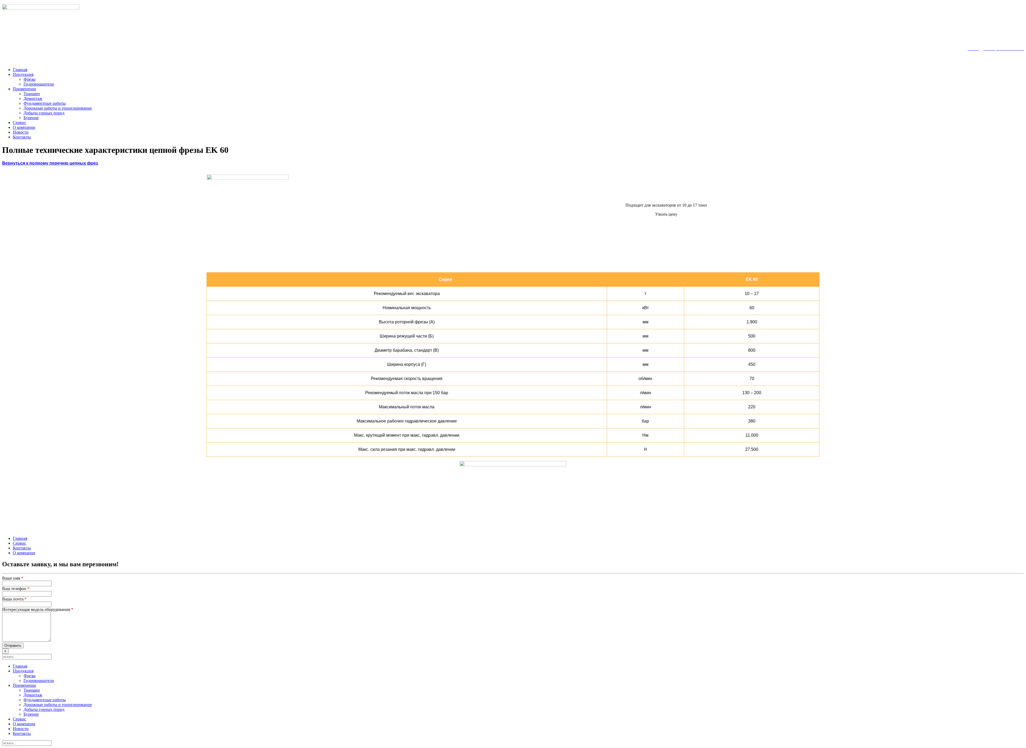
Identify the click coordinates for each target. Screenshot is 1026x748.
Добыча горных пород (44, 113)
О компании (24, 127)
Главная (20, 69)
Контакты (22, 137)
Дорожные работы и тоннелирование (58, 108)
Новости (21, 132)
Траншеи (32, 93)
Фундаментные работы (45, 103)
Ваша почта (14, 599)
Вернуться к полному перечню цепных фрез (50, 163)
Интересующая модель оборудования (37, 609)
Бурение (31, 117)
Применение (24, 89)
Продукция (23, 74)
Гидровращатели (39, 84)
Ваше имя (12, 578)
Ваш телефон (15, 588)
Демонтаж (33, 98)
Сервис (19, 122)
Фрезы (30, 79)
